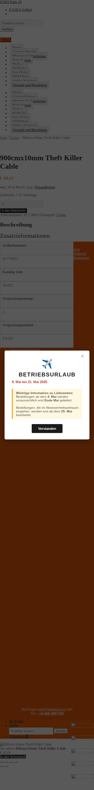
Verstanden (47, 428)
